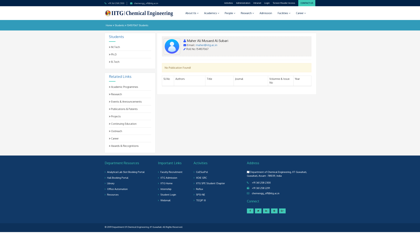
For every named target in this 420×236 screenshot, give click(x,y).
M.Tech (115, 47)
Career (300, 13)
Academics (211, 13)
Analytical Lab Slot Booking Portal (126, 172)
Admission (266, 13)
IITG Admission (168, 177)
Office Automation (117, 189)
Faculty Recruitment (171, 172)
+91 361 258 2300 (116, 3)
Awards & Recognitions (124, 146)
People (229, 13)
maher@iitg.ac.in (206, 45)
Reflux (199, 189)
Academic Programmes (124, 86)
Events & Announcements (126, 101)
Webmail (165, 200)
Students (119, 25)
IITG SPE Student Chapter (210, 183)
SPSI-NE (200, 194)
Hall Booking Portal (117, 177)
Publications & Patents (124, 109)
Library (110, 183)
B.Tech (114, 61)
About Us (191, 13)
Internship (165, 189)
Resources (113, 194)
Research (246, 13)
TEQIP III (201, 200)
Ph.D (113, 54)
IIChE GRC (201, 177)
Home (109, 25)
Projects (115, 116)
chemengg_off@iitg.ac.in (146, 3)
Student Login (168, 194)
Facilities (283, 13)
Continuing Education (123, 123)
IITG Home (166, 183)
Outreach (116, 131)
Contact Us (307, 3)
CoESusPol (202, 172)
